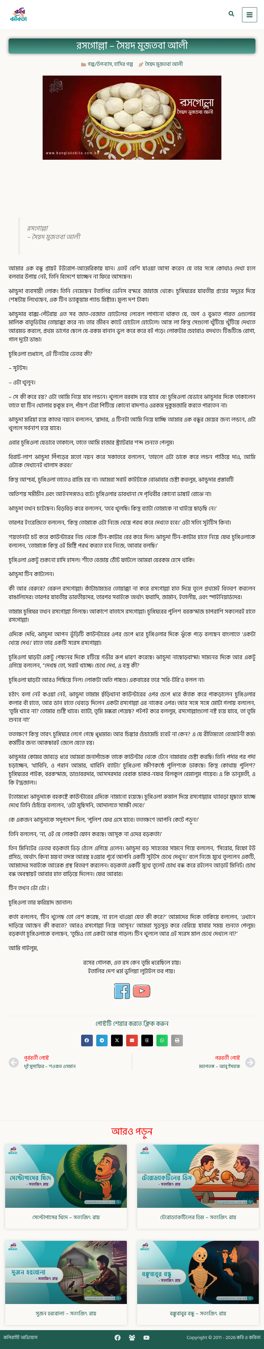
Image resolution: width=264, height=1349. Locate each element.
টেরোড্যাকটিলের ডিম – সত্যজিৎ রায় (198, 1217)
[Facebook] (117, 1338)
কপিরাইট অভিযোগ (20, 1337)
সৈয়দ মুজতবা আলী (164, 64)
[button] (232, 15)
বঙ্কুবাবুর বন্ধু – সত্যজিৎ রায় (198, 1313)
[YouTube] (146, 1338)
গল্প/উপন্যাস (100, 64)
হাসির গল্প (123, 64)
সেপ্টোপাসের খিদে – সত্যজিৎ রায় (66, 1217)
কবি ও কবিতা (248, 1337)
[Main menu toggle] (249, 15)
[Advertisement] (134, 182)
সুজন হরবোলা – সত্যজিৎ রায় (66, 1313)
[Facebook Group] (132, 1338)
